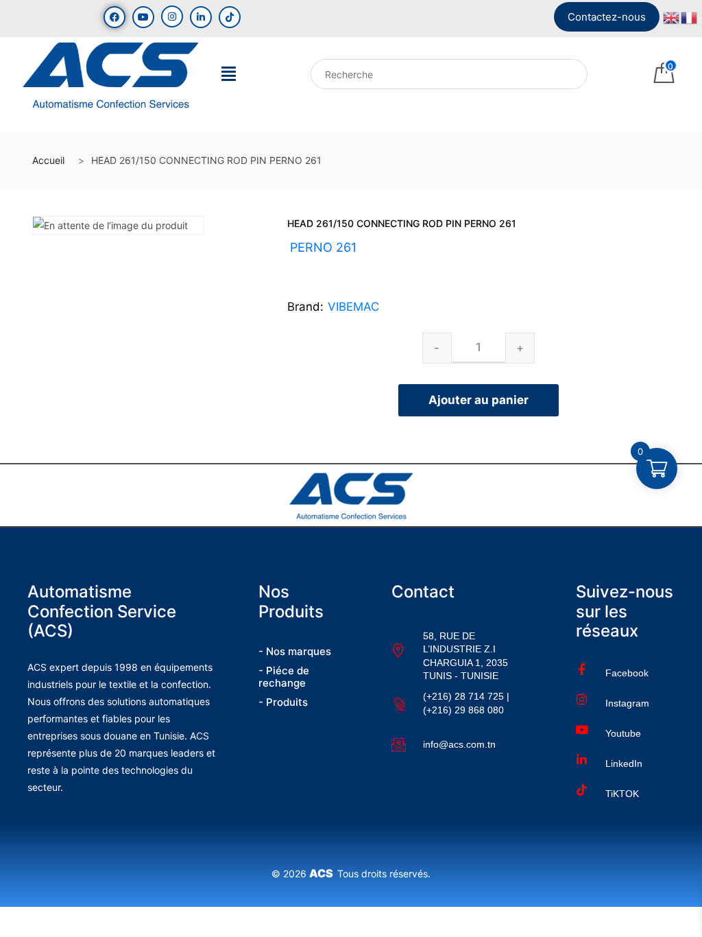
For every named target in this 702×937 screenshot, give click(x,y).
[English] (672, 16)
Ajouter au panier (478, 400)
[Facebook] (114, 17)
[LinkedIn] (201, 17)
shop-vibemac (357, 264)
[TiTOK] (230, 17)
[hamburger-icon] (228, 77)
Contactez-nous (607, 16)
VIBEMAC (353, 306)
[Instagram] (172, 16)
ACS (323, 873)
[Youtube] (143, 17)
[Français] (690, 16)
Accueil (48, 160)
